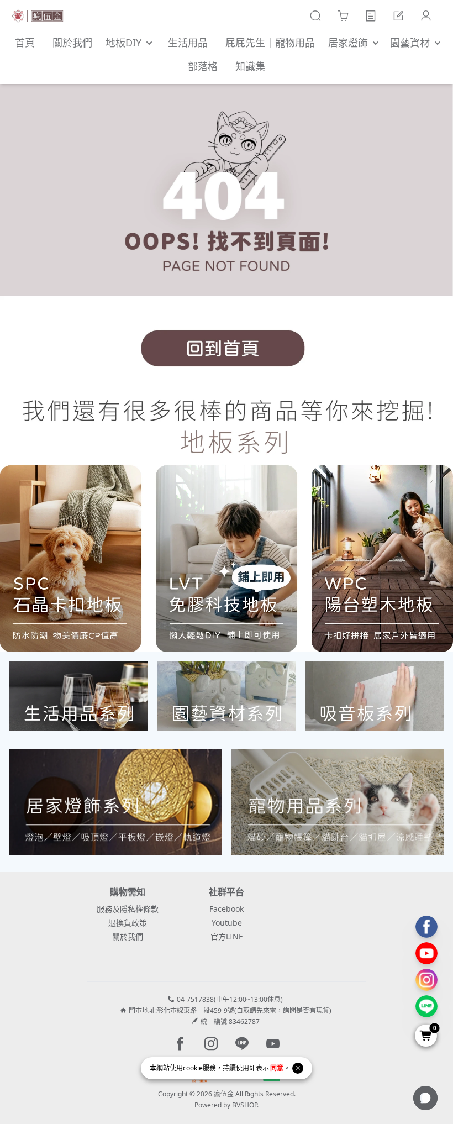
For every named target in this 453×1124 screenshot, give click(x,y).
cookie (193, 1068)
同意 (276, 1068)
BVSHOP (244, 1105)
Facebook (226, 909)
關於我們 (127, 936)
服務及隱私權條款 (128, 909)
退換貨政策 (127, 922)
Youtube (227, 922)
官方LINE (226, 936)
